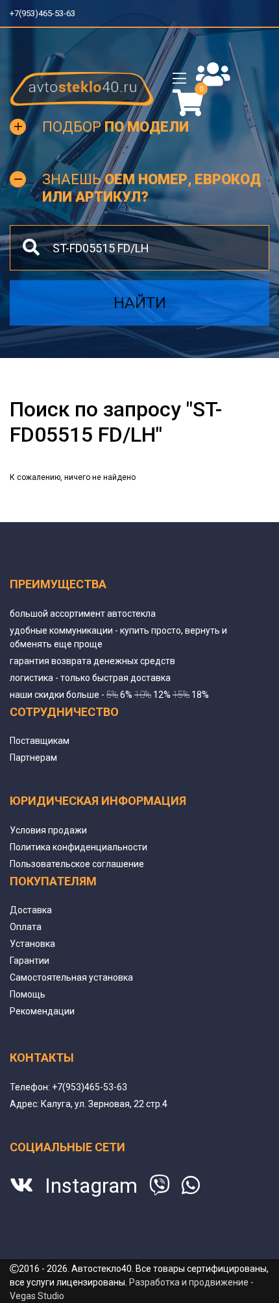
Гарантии (29, 960)
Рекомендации (42, 1011)
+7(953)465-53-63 (47, 13)
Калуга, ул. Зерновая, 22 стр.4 (104, 1104)
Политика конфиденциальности (78, 847)
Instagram (91, 1185)
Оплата (26, 927)
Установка (32, 943)
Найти (140, 303)
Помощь (27, 994)
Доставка (31, 910)
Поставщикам (39, 740)
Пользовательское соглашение (77, 864)
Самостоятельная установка (71, 977)
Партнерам (33, 757)
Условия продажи (48, 830)
